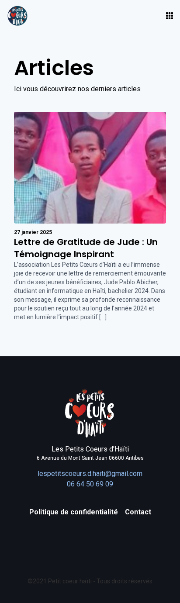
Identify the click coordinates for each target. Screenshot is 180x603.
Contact (138, 512)
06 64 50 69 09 (90, 484)
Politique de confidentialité (73, 512)
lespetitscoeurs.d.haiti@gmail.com (90, 473)
